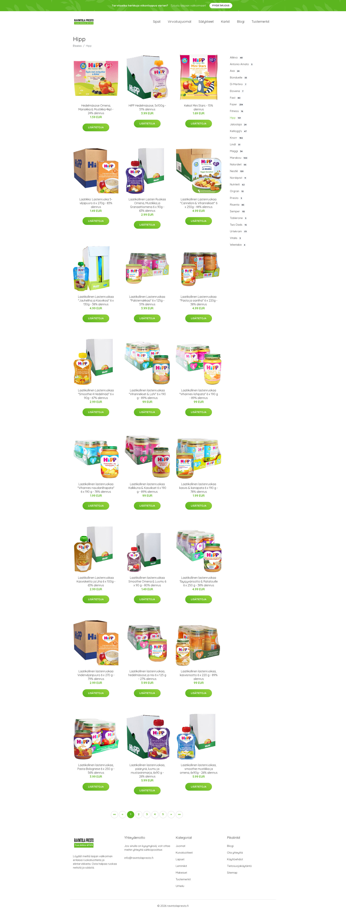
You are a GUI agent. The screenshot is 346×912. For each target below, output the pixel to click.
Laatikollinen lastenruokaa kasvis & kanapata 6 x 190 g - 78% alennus (198, 487)
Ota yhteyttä (235, 852)
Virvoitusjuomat (179, 21)
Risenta (237, 204)
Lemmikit (181, 866)
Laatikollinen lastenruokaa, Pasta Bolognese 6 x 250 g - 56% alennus (95, 768)
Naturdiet (238, 164)
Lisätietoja (96, 127)
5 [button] (163, 814)
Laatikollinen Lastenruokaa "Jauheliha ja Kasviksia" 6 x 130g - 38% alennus (96, 300)
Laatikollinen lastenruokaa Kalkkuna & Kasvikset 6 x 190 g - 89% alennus (147, 487)
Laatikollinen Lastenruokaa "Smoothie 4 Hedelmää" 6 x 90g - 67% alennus (96, 394)
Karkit (225, 21)
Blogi (240, 21)
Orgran (237, 191)
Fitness (236, 111)
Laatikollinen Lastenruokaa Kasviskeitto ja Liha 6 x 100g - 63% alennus (96, 581)
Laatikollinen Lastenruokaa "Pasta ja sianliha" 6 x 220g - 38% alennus (198, 300)
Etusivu (77, 45)
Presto (236, 198)
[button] (171, 814)
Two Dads (238, 224)
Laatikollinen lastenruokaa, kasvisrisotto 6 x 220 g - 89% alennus (199, 675)
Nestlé (236, 171)
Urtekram (238, 231)
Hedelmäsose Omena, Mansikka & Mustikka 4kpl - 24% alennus (95, 109)
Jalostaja (238, 124)
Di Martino (238, 84)
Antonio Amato (241, 64)
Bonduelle (238, 77)
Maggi (236, 151)
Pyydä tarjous (220, 5)
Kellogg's (238, 131)
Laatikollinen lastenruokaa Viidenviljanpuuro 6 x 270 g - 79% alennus (95, 675)
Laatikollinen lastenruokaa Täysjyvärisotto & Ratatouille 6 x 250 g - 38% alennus (198, 581)
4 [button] (155, 814)
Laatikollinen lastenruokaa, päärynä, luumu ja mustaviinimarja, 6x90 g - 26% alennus (147, 770)
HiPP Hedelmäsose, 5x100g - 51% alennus (147, 107)
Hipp (235, 117)
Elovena (236, 91)
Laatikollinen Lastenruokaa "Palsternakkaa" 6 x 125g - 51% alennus (147, 300)
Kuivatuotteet (184, 852)
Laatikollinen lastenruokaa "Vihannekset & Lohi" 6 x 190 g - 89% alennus (147, 394)
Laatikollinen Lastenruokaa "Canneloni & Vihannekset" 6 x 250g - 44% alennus (198, 203)
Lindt (235, 144)
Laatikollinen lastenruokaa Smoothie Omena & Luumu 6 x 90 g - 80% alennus (147, 581)
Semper (237, 211)
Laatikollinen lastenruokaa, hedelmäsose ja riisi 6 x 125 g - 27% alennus (147, 675)
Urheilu (180, 886)
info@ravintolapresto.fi (138, 858)
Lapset (180, 859)
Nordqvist (238, 177)
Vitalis (235, 238)
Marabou (238, 157)
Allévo (236, 57)
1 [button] (130, 814)
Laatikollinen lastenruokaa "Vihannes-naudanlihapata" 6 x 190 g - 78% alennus (95, 487)
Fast (235, 97)
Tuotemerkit (260, 21)
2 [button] (138, 814)
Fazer (236, 104)
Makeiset (181, 872)
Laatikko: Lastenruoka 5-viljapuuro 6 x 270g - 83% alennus (95, 203)
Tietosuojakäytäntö (239, 866)
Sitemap (232, 872)
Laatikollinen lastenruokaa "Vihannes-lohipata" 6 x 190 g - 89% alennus (198, 394)
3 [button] (147, 814)
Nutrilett (237, 184)
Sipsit (157, 21)
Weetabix (237, 244)
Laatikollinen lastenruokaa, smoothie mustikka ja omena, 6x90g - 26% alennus (199, 768)
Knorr (236, 137)
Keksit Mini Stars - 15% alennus (198, 107)
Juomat (180, 846)
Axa (234, 70)
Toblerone (238, 218)
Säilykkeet (206, 21)
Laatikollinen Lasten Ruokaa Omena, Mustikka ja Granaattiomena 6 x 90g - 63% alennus (147, 204)
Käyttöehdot (235, 859)
